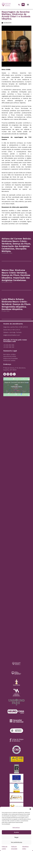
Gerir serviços (16, 827)
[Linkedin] (8, 374)
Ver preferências (16, 842)
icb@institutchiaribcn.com (11, 335)
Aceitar (16, 832)
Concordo (16, 50)
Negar (16, 837)
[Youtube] (4, 374)
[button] (30, 809)
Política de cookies (16, 46)
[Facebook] (11, 374)
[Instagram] (14, 374)
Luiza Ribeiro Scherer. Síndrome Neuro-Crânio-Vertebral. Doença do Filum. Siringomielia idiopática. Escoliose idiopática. (16, 304)
